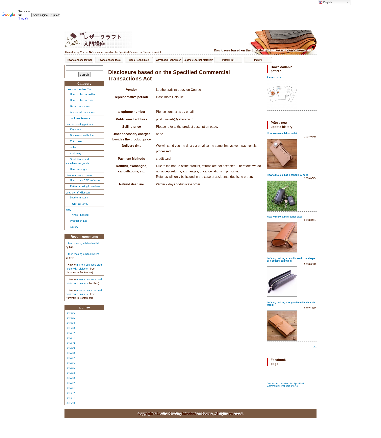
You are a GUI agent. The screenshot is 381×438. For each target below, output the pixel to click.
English (327, 2)
